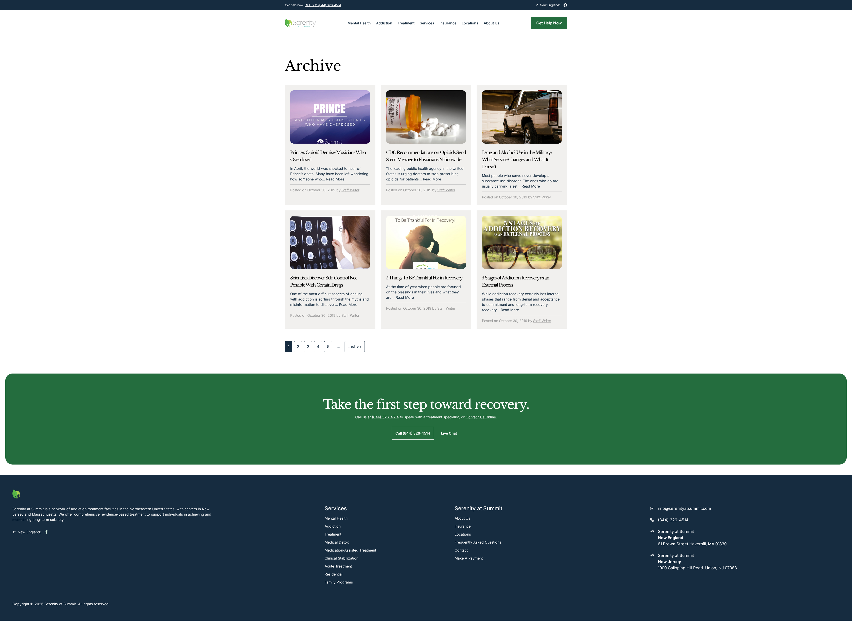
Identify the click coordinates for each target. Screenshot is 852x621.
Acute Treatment (338, 566)
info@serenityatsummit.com (684, 508)
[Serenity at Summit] (116, 494)
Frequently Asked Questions (478, 542)
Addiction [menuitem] (384, 23)
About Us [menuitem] (491, 23)
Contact (461, 550)
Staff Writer (350, 190)
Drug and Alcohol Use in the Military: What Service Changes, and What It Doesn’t (517, 159)
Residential (334, 574)
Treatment (333, 534)
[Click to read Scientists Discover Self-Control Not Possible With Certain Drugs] (330, 242)
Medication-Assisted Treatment (350, 550)
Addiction (333, 526)
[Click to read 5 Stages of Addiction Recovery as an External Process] (522, 242)
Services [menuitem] (427, 23)
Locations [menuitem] (470, 23)
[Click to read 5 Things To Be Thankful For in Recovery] (426, 242)
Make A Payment (469, 558)
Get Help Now (549, 23)
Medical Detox (337, 542)
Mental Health (336, 518)
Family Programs (339, 582)
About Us (462, 518)
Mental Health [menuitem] (359, 23)
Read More (335, 179)
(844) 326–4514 (673, 520)
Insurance (463, 526)
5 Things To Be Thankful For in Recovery (424, 278)
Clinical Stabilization (341, 558)
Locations (463, 534)
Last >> (354, 346)
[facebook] (565, 5)
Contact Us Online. (481, 417)
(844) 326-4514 (385, 417)
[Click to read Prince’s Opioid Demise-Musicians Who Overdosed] (330, 117)
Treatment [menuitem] (406, 23)
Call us (323, 5)
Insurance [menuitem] (448, 23)
